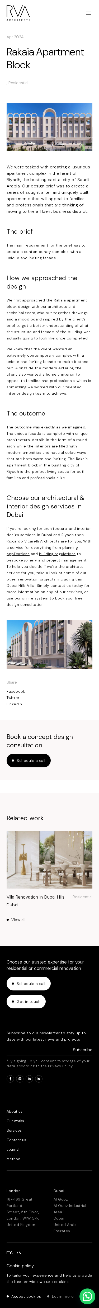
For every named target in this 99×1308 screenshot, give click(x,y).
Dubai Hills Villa (21, 585)
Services (14, 1130)
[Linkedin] (29, 1079)
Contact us (16, 1139)
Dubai (59, 1190)
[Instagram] (19, 1079)
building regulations (57, 553)
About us (14, 1111)
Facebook (16, 691)
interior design (20, 393)
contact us (60, 585)
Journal (13, 1149)
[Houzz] (39, 1079)
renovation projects (37, 579)
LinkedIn (14, 704)
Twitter (13, 697)
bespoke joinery (22, 560)
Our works (15, 1120)
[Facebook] (10, 1079)
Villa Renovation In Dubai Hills (35, 897)
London (14, 1190)
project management (66, 560)
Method (13, 1158)
